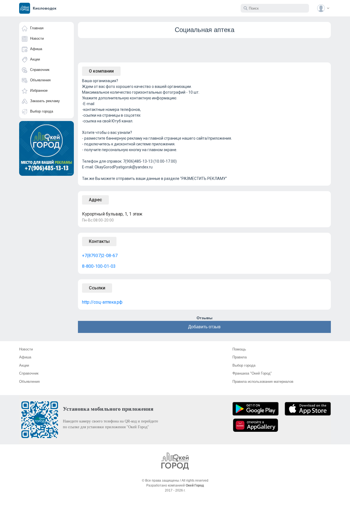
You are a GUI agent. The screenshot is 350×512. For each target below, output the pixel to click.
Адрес (95, 199)
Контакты (99, 241)
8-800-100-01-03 (99, 266)
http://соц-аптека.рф (102, 302)
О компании (101, 71)
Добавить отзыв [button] (204, 326)
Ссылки (97, 287)
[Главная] (175, 461)
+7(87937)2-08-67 (100, 255)
